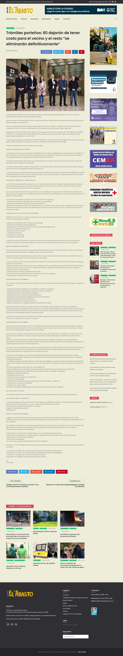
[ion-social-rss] (115, 2)
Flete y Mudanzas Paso (70, 606)
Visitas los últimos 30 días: (99, 402)
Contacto (66, 19)
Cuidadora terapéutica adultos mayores (75, 598)
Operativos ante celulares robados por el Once (15, 567)
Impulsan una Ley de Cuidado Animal (44, 564)
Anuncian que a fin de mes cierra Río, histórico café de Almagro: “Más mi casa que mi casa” (108, 254)
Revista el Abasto (12, 51)
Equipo (56, 19)
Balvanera (10, 528)
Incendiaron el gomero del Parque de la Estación (70, 535)
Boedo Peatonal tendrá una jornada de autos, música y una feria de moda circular (103, 361)
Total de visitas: (95, 407)
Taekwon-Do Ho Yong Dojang (72, 614)
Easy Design (82, 652)
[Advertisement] (103, 321)
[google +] (68, 52)
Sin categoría (19, 560)
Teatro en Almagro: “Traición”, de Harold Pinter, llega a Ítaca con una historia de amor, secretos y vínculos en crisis (103, 382)
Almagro (104, 247)
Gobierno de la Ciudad (70, 625)
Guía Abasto (46, 19)
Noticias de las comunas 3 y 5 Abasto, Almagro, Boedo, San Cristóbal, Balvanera (29, 2)
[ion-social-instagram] (12, 624)
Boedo (36, 528)
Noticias (24, 19)
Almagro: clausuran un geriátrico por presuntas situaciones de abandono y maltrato (107, 283)
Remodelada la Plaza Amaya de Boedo (45, 532)
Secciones (34, 19)
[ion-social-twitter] (112, 2)
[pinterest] (81, 52)
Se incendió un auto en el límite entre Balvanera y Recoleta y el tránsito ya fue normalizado (17, 536)
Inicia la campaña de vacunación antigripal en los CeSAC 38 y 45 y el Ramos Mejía (72, 565)
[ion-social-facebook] (110, 2)
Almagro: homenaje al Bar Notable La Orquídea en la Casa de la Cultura (108, 268)
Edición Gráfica (11, 19)
